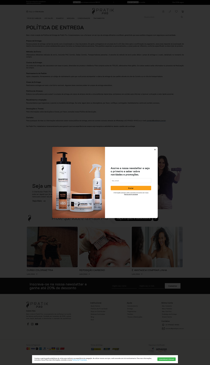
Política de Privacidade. (79, 360)
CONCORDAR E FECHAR (166, 359)
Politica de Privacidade (131, 194)
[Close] (155, 149)
